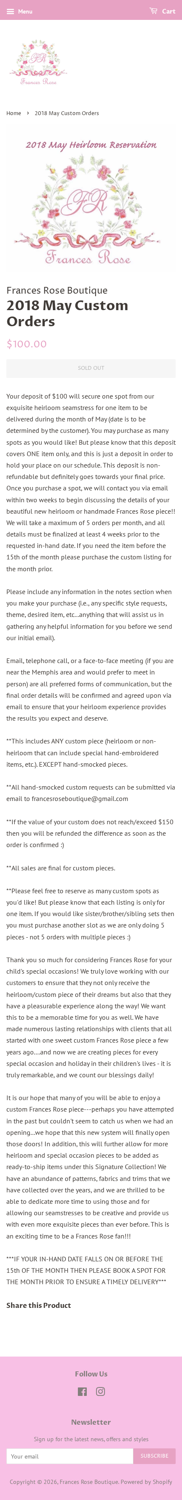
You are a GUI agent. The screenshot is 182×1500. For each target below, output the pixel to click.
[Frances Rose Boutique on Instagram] (100, 1393)
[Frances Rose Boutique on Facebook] (82, 1393)
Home (13, 113)
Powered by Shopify (146, 1482)
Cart (168, 12)
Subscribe (154, 1456)
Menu (25, 11)
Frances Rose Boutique (89, 1482)
